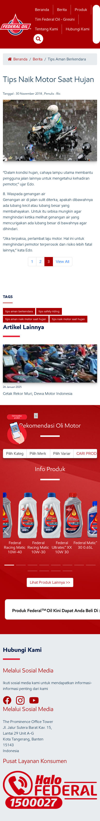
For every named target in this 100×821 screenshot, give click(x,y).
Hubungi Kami (77, 29)
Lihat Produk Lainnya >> (50, 582)
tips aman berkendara (19, 311)
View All (62, 261)
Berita (62, 9)
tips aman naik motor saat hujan (25, 319)
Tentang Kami (46, 29)
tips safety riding (49, 311)
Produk (81, 9)
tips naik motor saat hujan (68, 319)
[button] (7, 532)
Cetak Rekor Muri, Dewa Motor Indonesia (37, 393)
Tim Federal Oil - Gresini (55, 19)
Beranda (42, 9)
